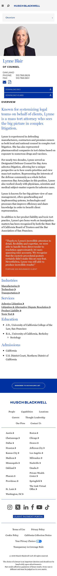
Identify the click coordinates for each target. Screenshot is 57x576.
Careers (15, 417)
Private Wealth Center (37, 474)
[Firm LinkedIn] (27, 508)
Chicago (34, 437)
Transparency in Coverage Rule (28, 546)
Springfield (35, 480)
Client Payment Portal (28, 516)
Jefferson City (36, 447)
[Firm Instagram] (11, 508)
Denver (33, 442)
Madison (10, 457)
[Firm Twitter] (19, 508)
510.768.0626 (23, 75)
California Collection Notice (38, 535)
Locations (43, 411)
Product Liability (10, 310)
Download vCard (15, 95)
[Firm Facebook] (34, 508)
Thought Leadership (35, 417)
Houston (10, 447)
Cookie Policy (12, 535)
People (12, 411)
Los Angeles (36, 452)
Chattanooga (12, 437)
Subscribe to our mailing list (27, 385)
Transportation (9, 292)
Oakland (8, 73)
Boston (33, 432)
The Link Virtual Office (38, 487)
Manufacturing (9, 286)
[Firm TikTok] (47, 508)
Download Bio (13, 89)
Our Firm (20, 423)
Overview (10, 17)
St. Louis (10, 489)
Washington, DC (14, 494)
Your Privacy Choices (25, 541)
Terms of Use (18, 529)
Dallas (9, 442)
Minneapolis (12, 462)
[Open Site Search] (8, 5)
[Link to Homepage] (27, 5)
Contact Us (36, 423)
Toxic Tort (7, 314)
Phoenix (10, 475)
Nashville (35, 462)
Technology (7, 289)
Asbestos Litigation (12, 303)
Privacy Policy (38, 529)
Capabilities (27, 411)
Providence (11, 480)
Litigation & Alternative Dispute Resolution (25, 307)
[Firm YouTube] (41, 508)
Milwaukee (35, 457)
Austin (9, 432)
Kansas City (12, 452)
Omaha (33, 467)
